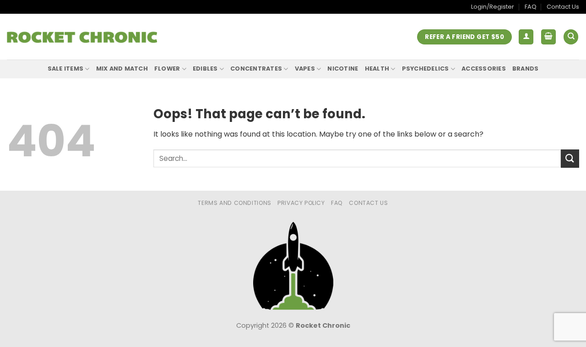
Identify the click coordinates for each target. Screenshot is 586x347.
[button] (526, 36)
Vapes (305, 68)
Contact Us (563, 7)
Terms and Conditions (234, 203)
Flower (167, 68)
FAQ (531, 7)
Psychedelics (425, 68)
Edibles (205, 68)
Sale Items (66, 68)
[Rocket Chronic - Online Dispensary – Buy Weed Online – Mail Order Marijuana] (82, 37)
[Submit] (570, 158)
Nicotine (342, 68)
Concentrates (256, 68)
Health (377, 68)
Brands (525, 68)
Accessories (483, 68)
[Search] (571, 36)
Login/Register (492, 7)
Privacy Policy (301, 203)
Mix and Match (122, 68)
